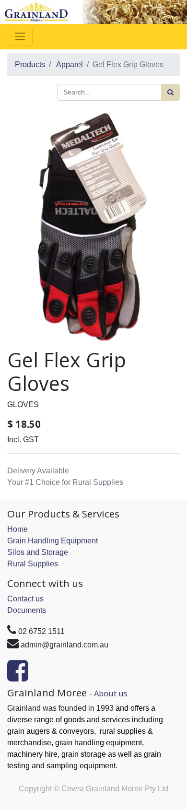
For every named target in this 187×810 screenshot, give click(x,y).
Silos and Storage (37, 552)
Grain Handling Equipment (52, 541)
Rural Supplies (32, 564)
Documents (26, 610)
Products (30, 64)
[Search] (170, 92)
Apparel (69, 64)
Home (17, 529)
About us (111, 693)
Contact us (25, 599)
